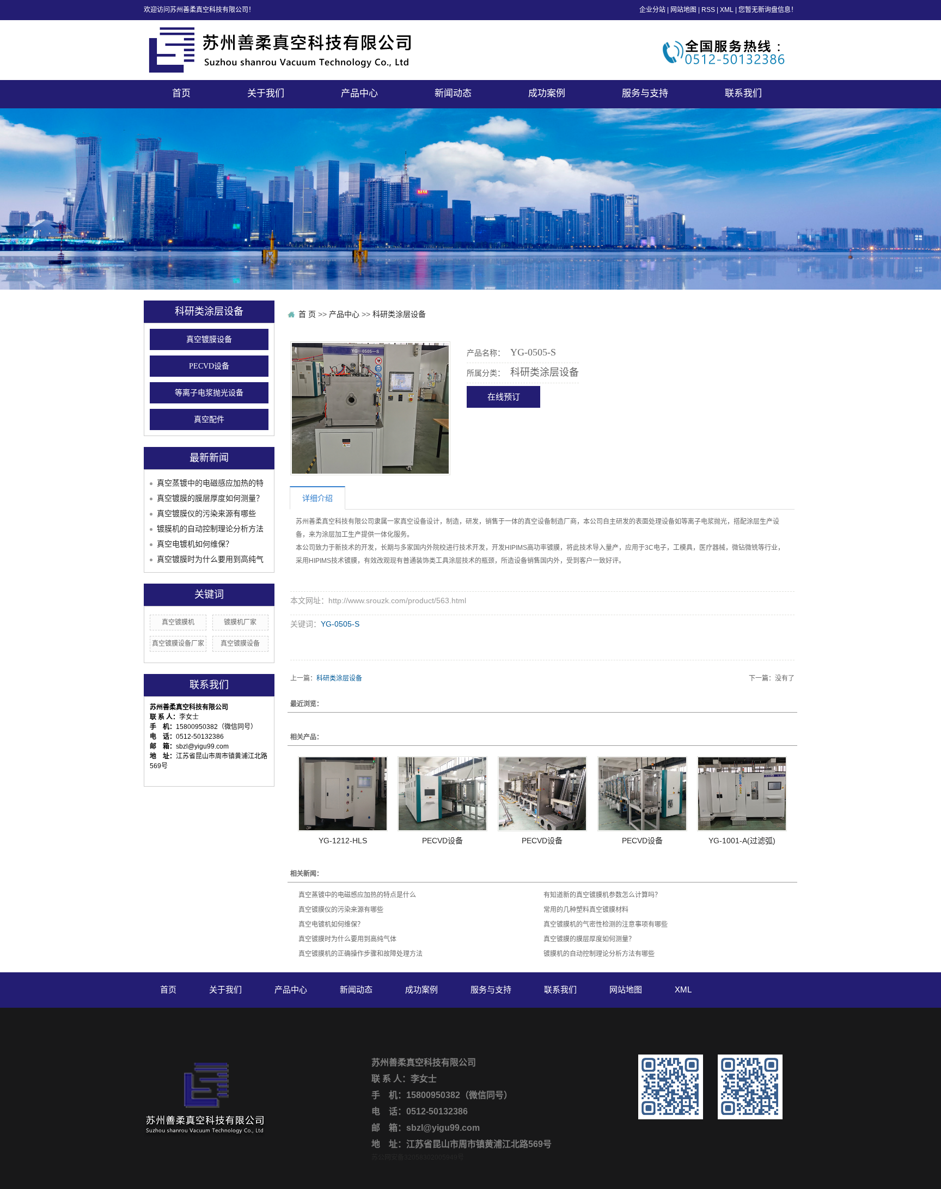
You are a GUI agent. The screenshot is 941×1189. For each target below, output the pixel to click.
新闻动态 (453, 93)
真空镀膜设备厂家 (178, 643)
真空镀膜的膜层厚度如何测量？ (210, 498)
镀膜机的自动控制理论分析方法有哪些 (599, 954)
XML (727, 10)
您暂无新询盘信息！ (767, 10)
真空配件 (209, 419)
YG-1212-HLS (343, 840)
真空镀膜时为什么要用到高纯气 (210, 559)
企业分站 (652, 10)
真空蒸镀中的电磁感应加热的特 (210, 483)
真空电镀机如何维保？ (195, 544)
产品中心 (359, 93)
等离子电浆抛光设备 (209, 393)
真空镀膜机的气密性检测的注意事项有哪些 (605, 924)
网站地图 (683, 10)
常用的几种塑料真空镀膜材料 (585, 910)
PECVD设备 (209, 366)
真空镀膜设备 (209, 339)
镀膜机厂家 (240, 622)
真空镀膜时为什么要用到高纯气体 (347, 939)
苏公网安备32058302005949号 (417, 1157)
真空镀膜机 (178, 622)
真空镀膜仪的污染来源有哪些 (206, 513)
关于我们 (265, 93)
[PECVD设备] (442, 793)
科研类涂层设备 (399, 314)
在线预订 (503, 397)
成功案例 (546, 93)
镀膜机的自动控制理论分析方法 (210, 528)
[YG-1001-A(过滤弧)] (742, 793)
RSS (708, 10)
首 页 (307, 314)
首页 (181, 93)
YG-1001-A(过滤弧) (741, 840)
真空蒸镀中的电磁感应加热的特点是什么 (357, 895)
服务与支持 (645, 93)
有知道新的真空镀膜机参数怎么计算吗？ (602, 895)
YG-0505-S (340, 624)
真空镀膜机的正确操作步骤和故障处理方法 (360, 954)
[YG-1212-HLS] (343, 793)
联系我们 (743, 93)
